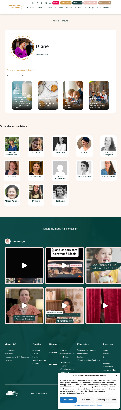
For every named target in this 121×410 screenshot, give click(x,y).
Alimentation (65, 363)
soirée (56, 3)
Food (105, 360)
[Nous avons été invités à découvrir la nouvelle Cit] (24, 265)
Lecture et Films (109, 370)
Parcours (77, 3)
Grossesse (9, 354)
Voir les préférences (106, 400)
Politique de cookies (81, 405)
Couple (35, 354)
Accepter (68, 400)
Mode (105, 350)
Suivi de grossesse (104, 8)
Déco (105, 357)
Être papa (36, 350)
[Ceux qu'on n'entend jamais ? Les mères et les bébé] (64, 305)
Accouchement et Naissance (17, 357)
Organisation (37, 363)
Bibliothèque (89, 8)
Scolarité (80, 357)
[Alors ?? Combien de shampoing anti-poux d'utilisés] (64, 265)
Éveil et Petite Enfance (86, 350)
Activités (106, 363)
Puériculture (108, 367)
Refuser (86, 400)
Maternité (31, 8)
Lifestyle (69, 8)
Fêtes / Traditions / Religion (88, 360)
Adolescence (82, 354)
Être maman (10, 360)
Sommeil (63, 350)
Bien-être (49, 8)
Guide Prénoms (90, 3)
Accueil (56, 21)
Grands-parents (39, 360)
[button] (116, 375)
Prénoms (78, 8)
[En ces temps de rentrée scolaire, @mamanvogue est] (24, 305)
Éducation (59, 8)
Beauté (106, 354)
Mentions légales (96, 405)
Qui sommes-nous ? (38, 393)
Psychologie (64, 357)
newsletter (66, 3)
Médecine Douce (67, 354)
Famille (40, 8)
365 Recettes (104, 3)
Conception (10, 350)
